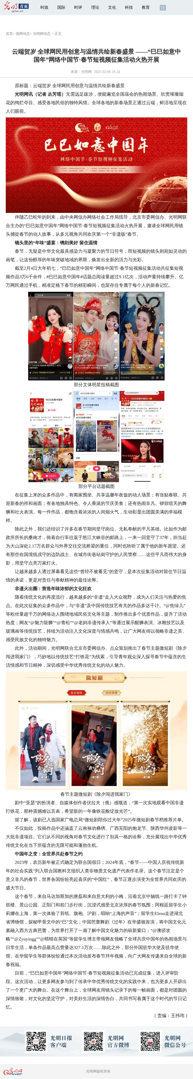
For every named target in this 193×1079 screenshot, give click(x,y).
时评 (78, 7)
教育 (146, 7)
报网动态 (23, 34)
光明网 (86, 72)
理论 (95, 7)
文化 (112, 7)
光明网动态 (42, 34)
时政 (44, 7)
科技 (129, 7)
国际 (61, 7)
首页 (9, 34)
